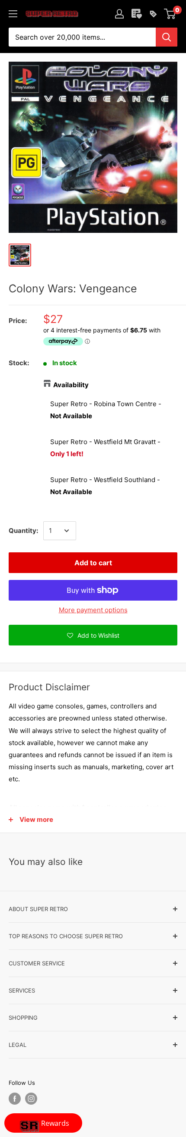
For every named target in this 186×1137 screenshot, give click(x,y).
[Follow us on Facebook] (15, 1099)
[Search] (166, 37)
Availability (71, 385)
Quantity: (23, 530)
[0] (170, 14)
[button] (93, 635)
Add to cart (93, 562)
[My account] (119, 14)
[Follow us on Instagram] (31, 1099)
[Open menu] (13, 13)
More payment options (93, 610)
